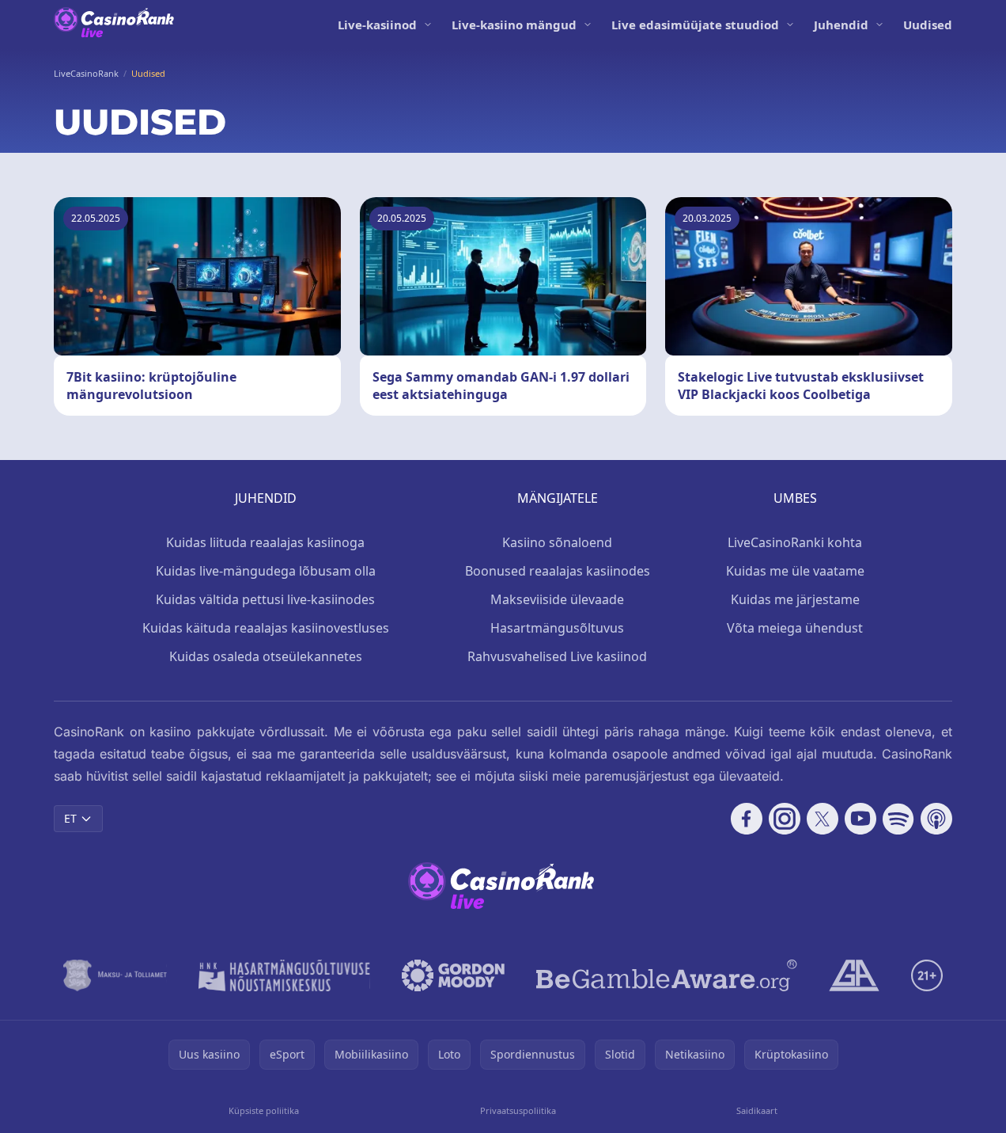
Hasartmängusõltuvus (557, 628)
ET (70, 818)
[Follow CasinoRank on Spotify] (898, 819)
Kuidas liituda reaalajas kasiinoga (265, 542)
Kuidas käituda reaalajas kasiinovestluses (265, 628)
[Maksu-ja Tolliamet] (115, 975)
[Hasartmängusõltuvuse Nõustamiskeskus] (284, 975)
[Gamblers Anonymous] (854, 975)
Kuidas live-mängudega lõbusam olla (266, 571)
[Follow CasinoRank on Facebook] (746, 819)
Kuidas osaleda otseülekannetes (265, 656)
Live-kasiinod (377, 24)
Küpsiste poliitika (264, 1110)
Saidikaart (756, 1110)
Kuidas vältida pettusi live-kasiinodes (265, 599)
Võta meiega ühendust (795, 628)
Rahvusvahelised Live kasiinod (557, 656)
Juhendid (841, 24)
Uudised (927, 24)
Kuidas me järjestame (795, 599)
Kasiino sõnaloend (557, 542)
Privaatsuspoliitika (518, 1110)
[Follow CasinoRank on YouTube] (860, 819)
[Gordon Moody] (453, 975)
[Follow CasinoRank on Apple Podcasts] (936, 819)
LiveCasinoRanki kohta (795, 542)
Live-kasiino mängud (514, 24)
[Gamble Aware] (666, 975)
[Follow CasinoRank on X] (822, 819)
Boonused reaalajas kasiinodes (557, 571)
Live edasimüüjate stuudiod (695, 24)
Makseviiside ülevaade (557, 599)
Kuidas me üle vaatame (795, 571)
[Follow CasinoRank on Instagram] (784, 819)
